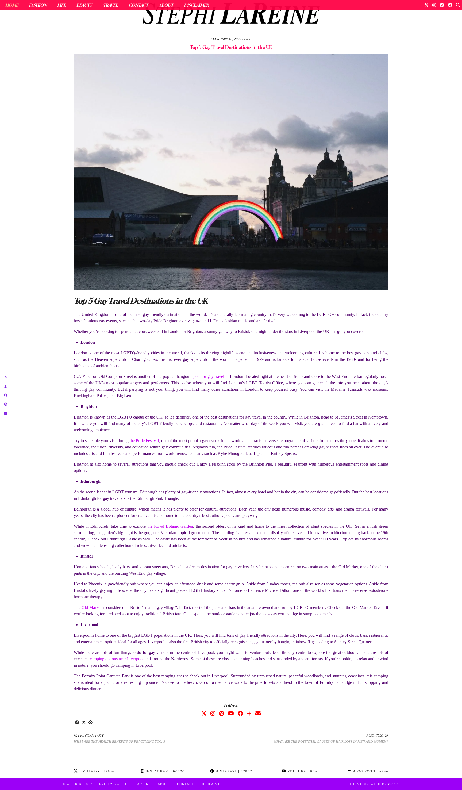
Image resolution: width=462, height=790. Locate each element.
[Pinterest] (442, 5)
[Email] (258, 713)
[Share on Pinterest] (90, 723)
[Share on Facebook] (77, 723)
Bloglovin (369, 771)
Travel (110, 5)
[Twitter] (426, 5)
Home (11, 5)
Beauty (84, 5)
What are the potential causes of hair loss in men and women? (331, 738)
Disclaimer (196, 5)
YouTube (301, 771)
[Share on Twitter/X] (83, 723)
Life (61, 5)
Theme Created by (374, 784)
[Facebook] (450, 5)
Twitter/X (96, 771)
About (166, 5)
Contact (138, 5)
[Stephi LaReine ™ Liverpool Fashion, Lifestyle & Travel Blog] (231, 15)
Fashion (38, 5)
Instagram (164, 771)
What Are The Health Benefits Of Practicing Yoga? (119, 738)
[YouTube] (231, 713)
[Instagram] (434, 5)
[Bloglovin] (249, 713)
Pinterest (233, 771)
